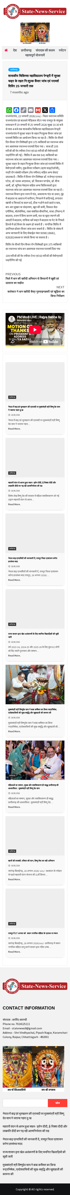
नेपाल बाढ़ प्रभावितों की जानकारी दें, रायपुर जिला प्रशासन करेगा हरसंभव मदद (33, 1141)
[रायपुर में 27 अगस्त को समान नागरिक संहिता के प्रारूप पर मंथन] (35, 908)
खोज (57, 1103)
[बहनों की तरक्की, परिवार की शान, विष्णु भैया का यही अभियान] (35, 836)
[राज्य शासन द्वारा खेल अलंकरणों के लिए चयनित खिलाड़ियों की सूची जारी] (35, 609)
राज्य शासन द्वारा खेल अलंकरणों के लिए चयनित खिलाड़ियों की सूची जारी (34, 1154)
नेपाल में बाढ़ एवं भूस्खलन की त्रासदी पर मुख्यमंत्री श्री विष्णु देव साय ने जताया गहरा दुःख (33, 1116)
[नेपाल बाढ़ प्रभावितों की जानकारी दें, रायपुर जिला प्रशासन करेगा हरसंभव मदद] (35, 533)
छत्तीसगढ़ (13, 69)
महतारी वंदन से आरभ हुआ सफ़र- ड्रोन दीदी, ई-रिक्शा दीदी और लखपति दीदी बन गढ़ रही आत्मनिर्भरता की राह (35, 1128)
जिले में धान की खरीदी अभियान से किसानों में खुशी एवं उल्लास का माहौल (32, 278)
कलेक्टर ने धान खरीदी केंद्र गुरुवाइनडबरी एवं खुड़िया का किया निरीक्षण (36, 291)
